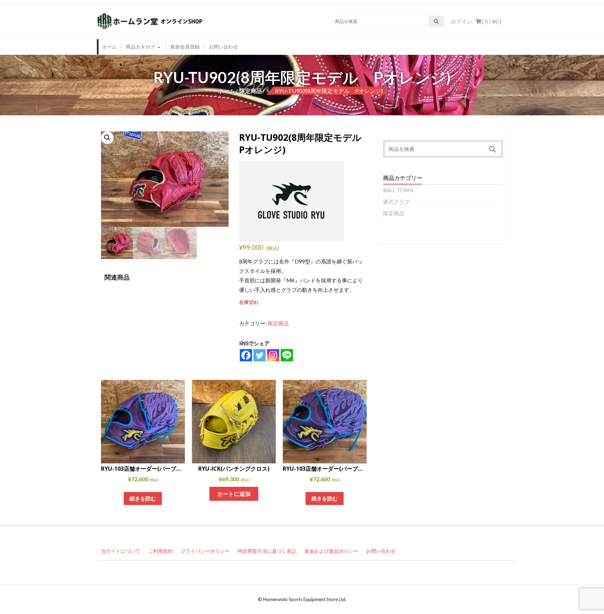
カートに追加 (234, 493)
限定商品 (250, 90)
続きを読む (143, 498)
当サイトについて (120, 551)
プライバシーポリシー (205, 551)
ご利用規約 (160, 551)
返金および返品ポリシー (331, 551)
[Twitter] (259, 355)
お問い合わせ (223, 47)
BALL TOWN (398, 190)
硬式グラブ (396, 201)
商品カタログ (140, 47)
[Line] (287, 355)
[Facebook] (246, 355)
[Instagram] (273, 355)
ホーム (109, 47)
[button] (107, 137)
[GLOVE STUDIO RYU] (291, 201)
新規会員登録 (185, 47)
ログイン (461, 21)
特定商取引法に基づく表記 (267, 551)
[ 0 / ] (491, 21)
